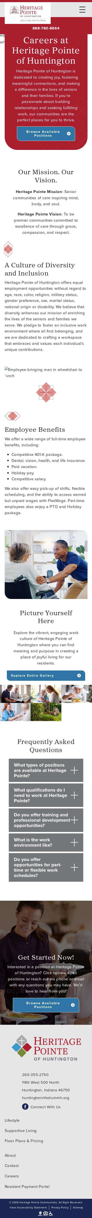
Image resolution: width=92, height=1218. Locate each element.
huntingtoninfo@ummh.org (45, 1098)
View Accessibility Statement (28, 1207)
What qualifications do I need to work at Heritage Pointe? (40, 795)
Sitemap (78, 1207)
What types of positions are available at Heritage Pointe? (40, 770)
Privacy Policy (60, 1207)
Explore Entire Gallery (32, 675)
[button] (15, 694)
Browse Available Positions (43, 133)
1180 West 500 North (40, 1082)
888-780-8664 (46, 28)
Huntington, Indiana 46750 (46, 1090)
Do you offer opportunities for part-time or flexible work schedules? (37, 867)
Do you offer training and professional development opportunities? (42, 820)
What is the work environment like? (33, 842)
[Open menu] (82, 9)
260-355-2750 (35, 1074)
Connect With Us (46, 1107)
